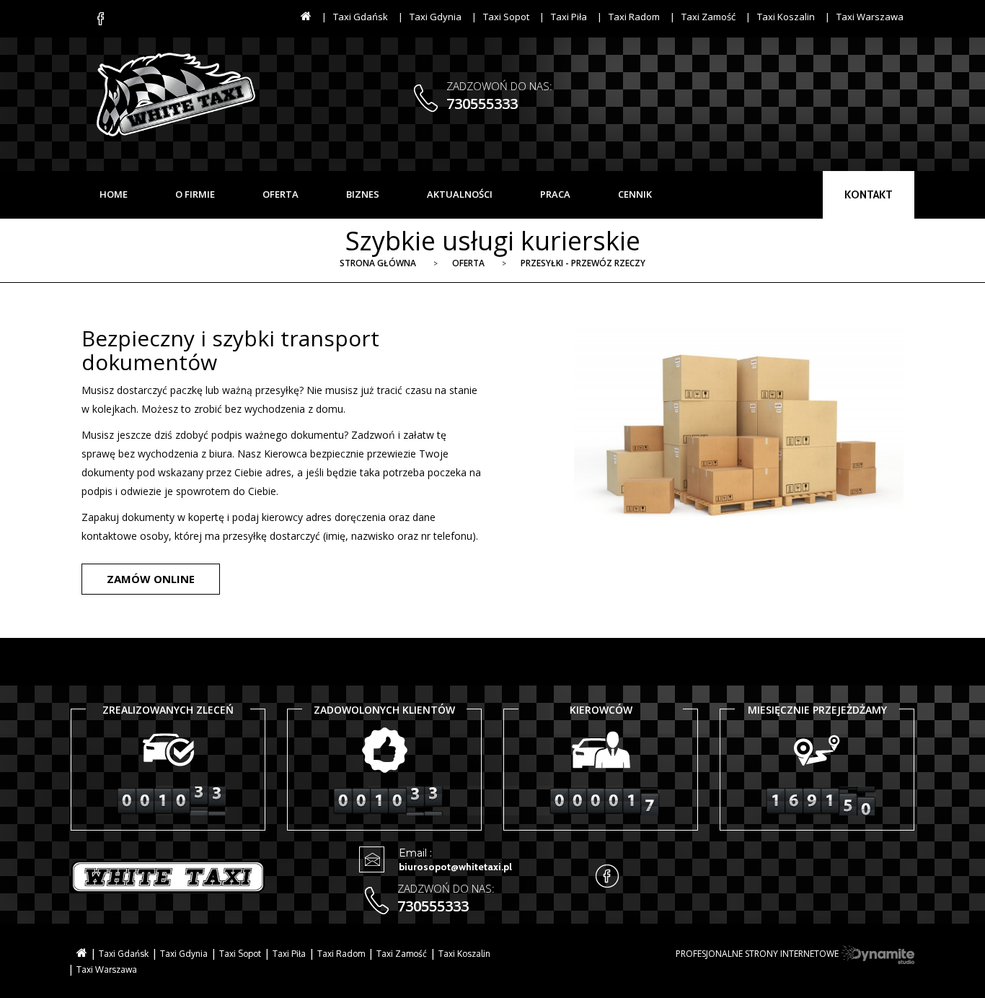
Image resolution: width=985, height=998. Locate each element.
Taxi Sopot (506, 16)
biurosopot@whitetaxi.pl (455, 866)
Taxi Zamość (708, 16)
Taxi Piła (569, 16)
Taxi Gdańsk (360, 16)
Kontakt (868, 194)
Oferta (468, 263)
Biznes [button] (362, 194)
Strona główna (378, 263)
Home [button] (114, 194)
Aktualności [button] (459, 194)
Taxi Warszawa (870, 16)
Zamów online (151, 579)
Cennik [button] (635, 194)
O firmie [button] (195, 194)
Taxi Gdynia (435, 16)
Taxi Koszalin (786, 16)
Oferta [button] (280, 194)
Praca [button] (555, 194)
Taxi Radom (634, 16)
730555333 (482, 103)
